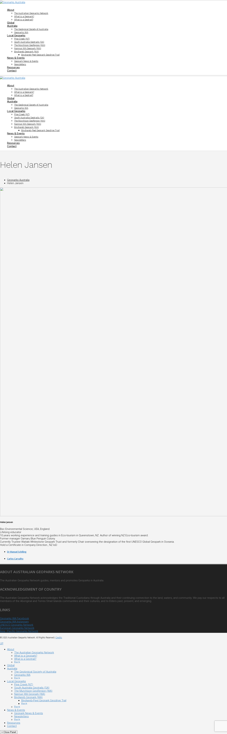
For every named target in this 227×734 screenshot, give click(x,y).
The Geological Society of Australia (31, 29)
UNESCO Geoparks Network (16, 624)
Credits (59, 637)
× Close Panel (8, 732)
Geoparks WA (21, 32)
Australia (12, 26)
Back (17, 662)
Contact (11, 70)
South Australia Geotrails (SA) (29, 42)
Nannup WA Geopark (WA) (27, 48)
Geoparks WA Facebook (14, 618)
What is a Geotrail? (23, 19)
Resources (13, 67)
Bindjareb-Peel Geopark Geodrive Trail (40, 54)
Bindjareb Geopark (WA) (26, 51)
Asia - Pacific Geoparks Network (19, 631)
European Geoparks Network (17, 628)
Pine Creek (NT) (22, 38)
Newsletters (20, 64)
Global (10, 22)
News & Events (16, 57)
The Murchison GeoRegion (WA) (29, 45)
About (10, 10)
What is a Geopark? (24, 16)
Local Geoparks (16, 35)
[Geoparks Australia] (12, 2)
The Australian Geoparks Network (31, 13)
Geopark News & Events (26, 61)
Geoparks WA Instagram (14, 621)
